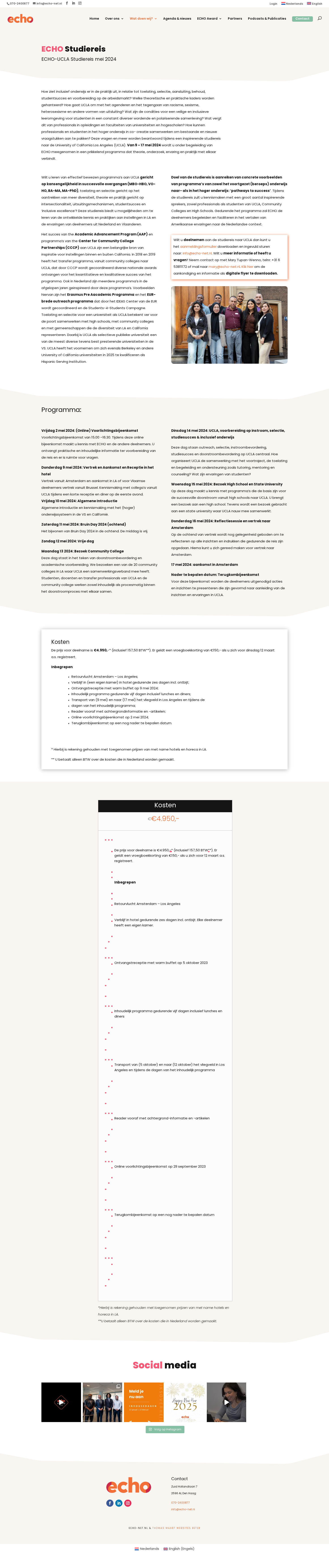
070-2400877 (180, 1503)
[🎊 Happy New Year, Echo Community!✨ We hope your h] (185, 1402)
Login (273, 4)
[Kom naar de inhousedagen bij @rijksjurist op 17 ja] (144, 1402)
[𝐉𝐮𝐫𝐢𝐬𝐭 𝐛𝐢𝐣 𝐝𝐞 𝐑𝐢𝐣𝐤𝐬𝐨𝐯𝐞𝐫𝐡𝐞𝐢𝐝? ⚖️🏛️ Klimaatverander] (226, 1402)
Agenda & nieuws (177, 19)
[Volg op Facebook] (109, 1503)
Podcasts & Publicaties (267, 19)
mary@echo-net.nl (224, 267)
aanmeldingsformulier (198, 247)
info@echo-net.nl (197, 253)
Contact (302, 19)
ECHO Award (207, 19)
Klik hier (247, 267)
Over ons (112, 19)
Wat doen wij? (141, 19)
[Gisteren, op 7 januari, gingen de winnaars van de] (102, 1402)
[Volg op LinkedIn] (118, 1503)
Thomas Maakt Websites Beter (176, 1528)
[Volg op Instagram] (127, 1503)
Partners (235, 19)
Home (94, 19)
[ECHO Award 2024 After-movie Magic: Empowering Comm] (61, 1402)
